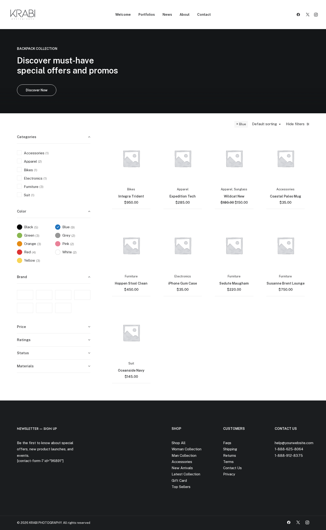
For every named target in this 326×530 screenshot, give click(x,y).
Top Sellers (181, 487)
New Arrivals (182, 468)
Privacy (229, 474)
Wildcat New (234, 196)
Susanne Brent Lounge (286, 283)
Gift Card (179, 480)
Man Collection (184, 455)
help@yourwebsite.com (294, 443)
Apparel (183, 189)
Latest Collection (186, 474)
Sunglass (240, 189)
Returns (229, 455)
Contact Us (232, 468)
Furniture (131, 276)
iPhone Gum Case (182, 283)
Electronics (182, 276)
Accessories (285, 189)
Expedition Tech (182, 196)
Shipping (230, 449)
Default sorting (264, 124)
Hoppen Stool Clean (131, 283)
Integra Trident (131, 196)
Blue (242, 124)
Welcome (123, 14)
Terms (228, 462)
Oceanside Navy (131, 370)
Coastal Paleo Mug (285, 196)
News (167, 14)
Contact (204, 14)
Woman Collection (186, 449)
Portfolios (146, 14)
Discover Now (36, 90)
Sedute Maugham (234, 283)
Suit (131, 363)
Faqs (227, 443)
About (184, 14)
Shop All (178, 443)
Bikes (131, 189)
